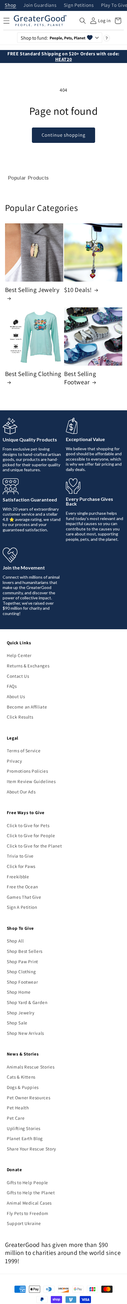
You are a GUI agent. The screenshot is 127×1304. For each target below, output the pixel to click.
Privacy (14, 761)
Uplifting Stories (23, 1128)
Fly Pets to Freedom (27, 1213)
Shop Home (19, 992)
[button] (82, 20)
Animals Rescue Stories (31, 1067)
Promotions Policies (27, 771)
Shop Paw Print (22, 961)
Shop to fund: (53, 38)
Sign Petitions (79, 5)
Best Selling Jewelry (32, 290)
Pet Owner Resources (29, 1097)
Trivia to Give (20, 856)
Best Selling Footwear (80, 378)
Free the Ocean (22, 887)
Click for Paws (21, 866)
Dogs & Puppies (23, 1087)
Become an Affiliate (27, 707)
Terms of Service (24, 750)
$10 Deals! (78, 290)
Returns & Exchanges (28, 666)
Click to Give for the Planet (34, 846)
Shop (10, 5)
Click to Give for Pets (28, 825)
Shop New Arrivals (25, 1033)
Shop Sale (17, 1023)
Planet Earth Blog (25, 1138)
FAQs (12, 686)
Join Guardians (39, 5)
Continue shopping (63, 135)
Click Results (20, 717)
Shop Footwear (22, 982)
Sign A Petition (22, 907)
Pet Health (18, 1108)
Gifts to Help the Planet (31, 1192)
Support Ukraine (24, 1223)
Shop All (15, 941)
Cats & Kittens (21, 1077)
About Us (16, 696)
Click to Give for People (31, 835)
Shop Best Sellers (25, 951)
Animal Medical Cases (29, 1203)
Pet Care (16, 1118)
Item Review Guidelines (31, 781)
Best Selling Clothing (33, 374)
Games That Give (24, 897)
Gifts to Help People (27, 1182)
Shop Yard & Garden (27, 1002)
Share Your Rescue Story (31, 1149)
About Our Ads (21, 792)
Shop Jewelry (21, 1013)
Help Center (19, 655)
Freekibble (18, 876)
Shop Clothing (21, 971)
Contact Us (18, 676)
